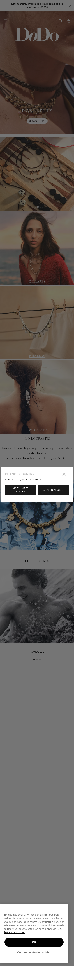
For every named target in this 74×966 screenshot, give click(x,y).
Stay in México (53, 490)
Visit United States (21, 490)
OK (34, 942)
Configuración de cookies (34, 952)
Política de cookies (14, 932)
